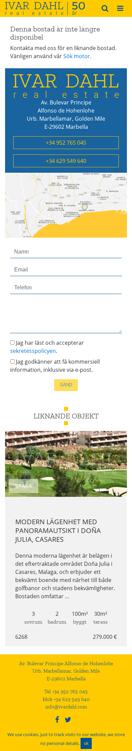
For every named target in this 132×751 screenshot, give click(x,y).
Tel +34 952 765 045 (66, 691)
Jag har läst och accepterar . (47, 347)
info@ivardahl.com (66, 707)
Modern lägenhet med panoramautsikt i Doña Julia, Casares (58, 530)
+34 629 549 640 (66, 161)
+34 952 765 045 (66, 142)
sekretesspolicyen (33, 351)
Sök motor (76, 56)
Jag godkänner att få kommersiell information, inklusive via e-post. (55, 365)
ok (86, 743)
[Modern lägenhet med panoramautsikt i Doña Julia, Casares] (66, 464)
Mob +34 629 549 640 (66, 699)
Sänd (66, 384)
